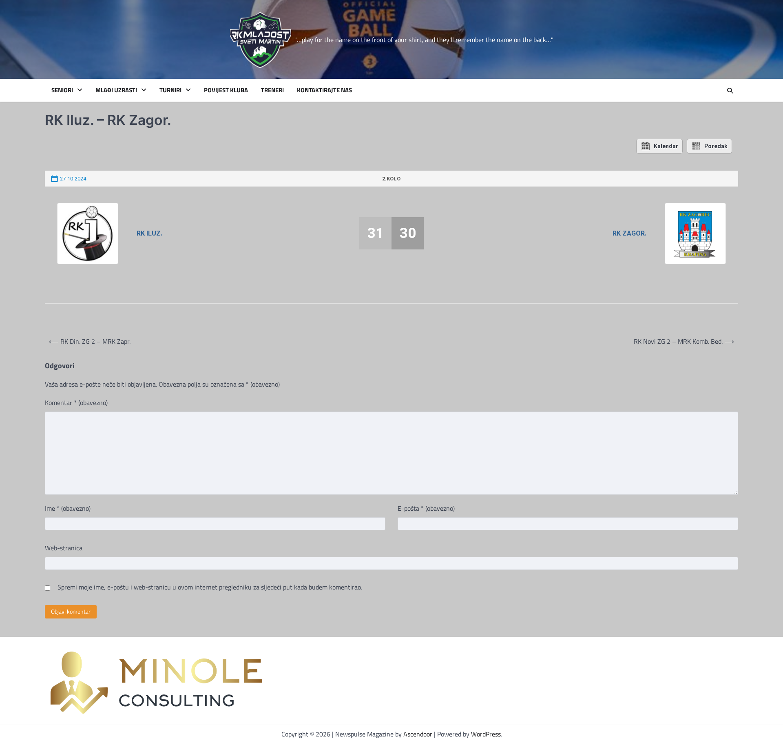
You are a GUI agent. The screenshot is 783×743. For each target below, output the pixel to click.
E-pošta (426, 508)
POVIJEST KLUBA (226, 90)
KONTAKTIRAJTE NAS (324, 90)
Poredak (716, 146)
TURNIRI (170, 90)
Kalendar (666, 146)
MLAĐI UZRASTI (116, 90)
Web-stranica (63, 548)
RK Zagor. (629, 233)
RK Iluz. (149, 233)
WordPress (486, 734)
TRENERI (272, 90)
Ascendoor (417, 734)
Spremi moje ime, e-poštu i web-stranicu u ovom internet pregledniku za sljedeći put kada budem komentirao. (210, 587)
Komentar (76, 402)
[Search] (730, 91)
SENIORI (62, 90)
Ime (68, 508)
